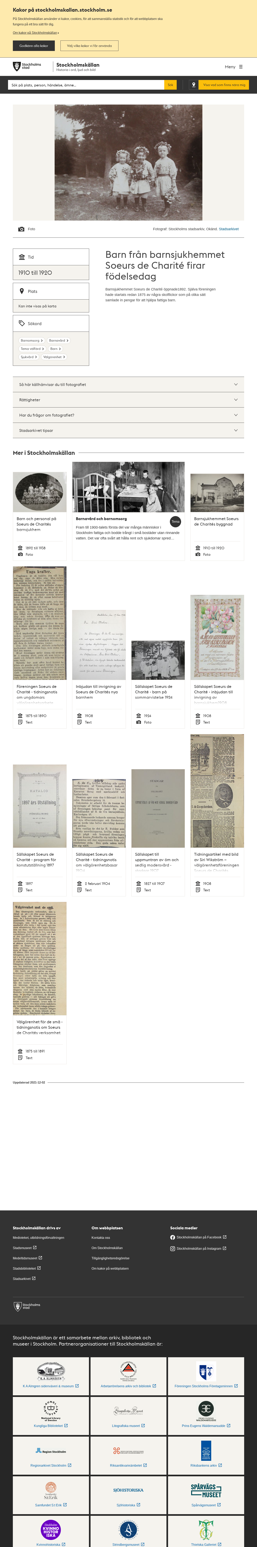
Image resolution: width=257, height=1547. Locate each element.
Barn (53, 348)
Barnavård (57, 340)
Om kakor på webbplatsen (110, 1268)
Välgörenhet (52, 357)
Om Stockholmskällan (107, 1248)
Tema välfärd (31, 348)
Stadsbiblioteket (24, 1268)
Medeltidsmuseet (25, 1258)
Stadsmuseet (22, 1248)
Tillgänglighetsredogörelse (111, 1258)
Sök (170, 85)
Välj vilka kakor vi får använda (89, 46)
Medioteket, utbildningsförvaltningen (38, 1237)
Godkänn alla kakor (33, 46)
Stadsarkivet (229, 229)
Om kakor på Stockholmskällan (35, 32)
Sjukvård (27, 357)
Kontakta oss (101, 1237)
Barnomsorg (30, 340)
